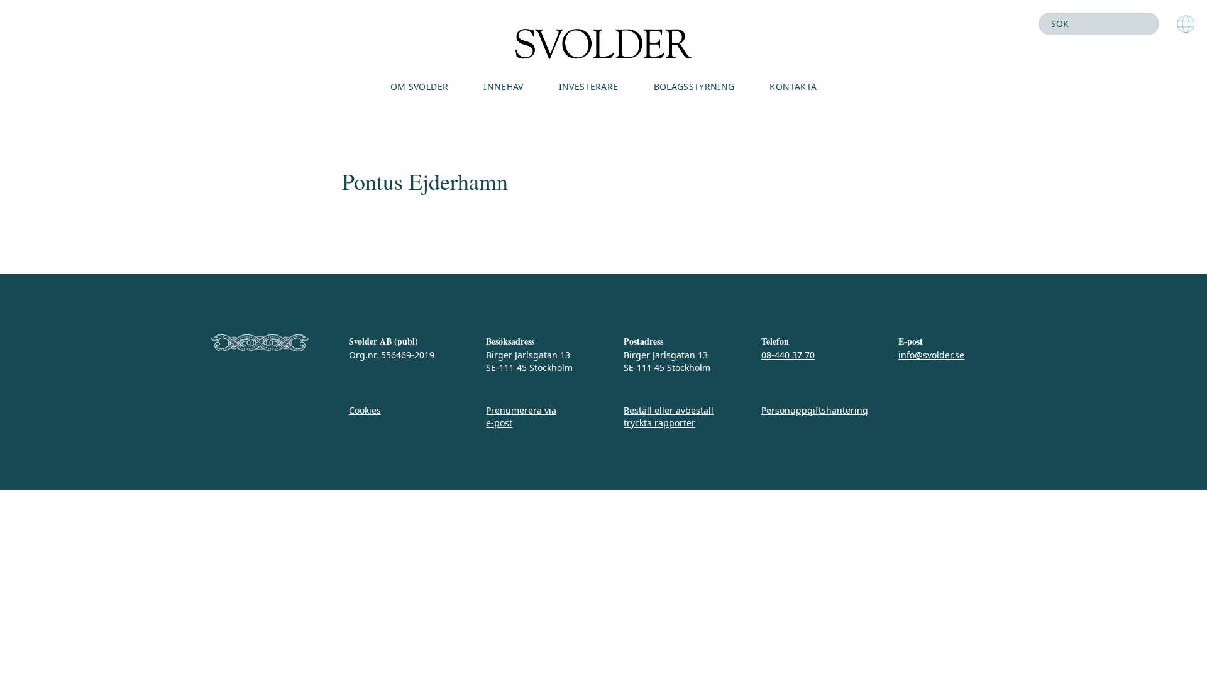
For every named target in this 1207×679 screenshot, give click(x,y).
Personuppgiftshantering (814, 410)
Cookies (365, 410)
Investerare (589, 86)
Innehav (503, 86)
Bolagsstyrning (694, 86)
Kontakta (793, 86)
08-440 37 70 (788, 355)
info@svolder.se (931, 355)
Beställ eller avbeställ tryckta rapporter (669, 416)
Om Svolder (419, 86)
